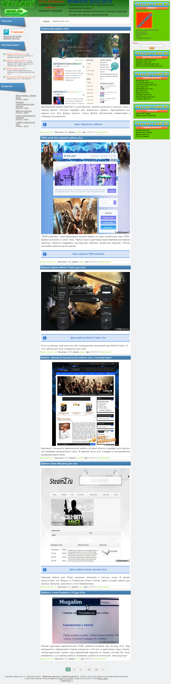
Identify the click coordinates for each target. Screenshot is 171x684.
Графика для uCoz (152, 127)
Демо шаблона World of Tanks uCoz (88, 338)
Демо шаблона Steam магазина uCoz (88, 569)
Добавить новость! (144, 38)
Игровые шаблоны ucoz (16, 54)
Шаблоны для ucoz (14, 69)
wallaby (79, 132)
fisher (81, 587)
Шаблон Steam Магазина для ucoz (59, 463)
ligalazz (83, 352)
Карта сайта (103, 678)
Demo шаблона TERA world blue (88, 254)
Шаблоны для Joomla (12, 36)
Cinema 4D (152, 110)
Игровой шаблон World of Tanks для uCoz (63, 267)
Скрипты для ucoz (152, 78)
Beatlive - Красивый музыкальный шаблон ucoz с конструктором (76, 357)
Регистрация (141, 32)
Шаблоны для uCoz (11, 38)
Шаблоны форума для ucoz (17, 60)
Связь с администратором (147, 30)
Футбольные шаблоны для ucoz (19, 77)
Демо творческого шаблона (88, 124)
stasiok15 (80, 458)
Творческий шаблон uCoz (55, 28)
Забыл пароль (142, 34)
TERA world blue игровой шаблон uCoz (62, 138)
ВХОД (138, 36)
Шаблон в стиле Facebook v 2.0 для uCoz (63, 592)
